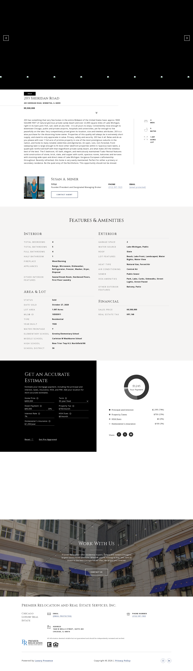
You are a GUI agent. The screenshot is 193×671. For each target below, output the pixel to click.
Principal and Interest (123, 410)
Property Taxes (119, 414)
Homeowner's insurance (36, 421)
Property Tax (65, 406)
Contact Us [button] (97, 572)
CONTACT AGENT (64, 194)
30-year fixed (65, 401)
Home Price (30, 398)
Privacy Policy (122, 660)
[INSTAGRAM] (163, 660)
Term (61, 398)
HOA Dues (63, 413)
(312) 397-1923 (115, 187)
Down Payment (32, 406)
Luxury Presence (44, 660)
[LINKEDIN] (169, 660)
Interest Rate (31, 413)
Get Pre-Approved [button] (48, 439)
